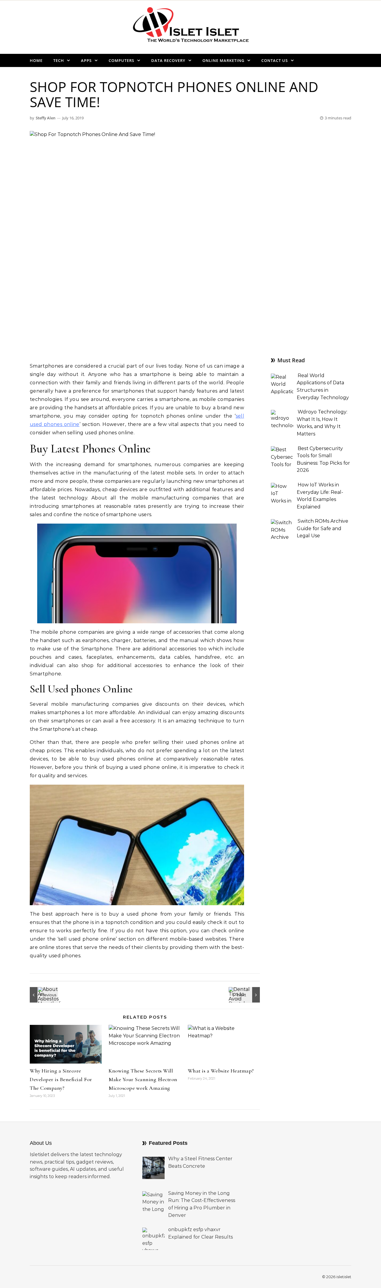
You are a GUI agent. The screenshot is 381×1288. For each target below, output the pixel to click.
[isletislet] (190, 27)
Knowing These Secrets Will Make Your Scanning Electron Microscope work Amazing (143, 1079)
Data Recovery (168, 60)
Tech (58, 60)
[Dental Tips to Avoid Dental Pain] (246, 995)
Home (36, 60)
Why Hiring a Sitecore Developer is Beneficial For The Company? (61, 1079)
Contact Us (274, 60)
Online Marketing (223, 60)
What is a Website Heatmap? (221, 1070)
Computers (121, 60)
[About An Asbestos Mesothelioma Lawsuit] (43, 995)
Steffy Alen (45, 118)
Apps (86, 60)
